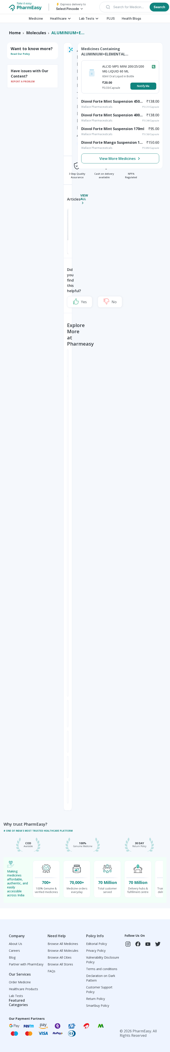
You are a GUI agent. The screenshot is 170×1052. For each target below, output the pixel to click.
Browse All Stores (60, 964)
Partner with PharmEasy (26, 964)
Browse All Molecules (63, 950)
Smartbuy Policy (97, 1005)
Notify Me (143, 86)
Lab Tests (86, 18)
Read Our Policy (20, 53)
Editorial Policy (96, 944)
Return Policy (95, 999)
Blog (12, 957)
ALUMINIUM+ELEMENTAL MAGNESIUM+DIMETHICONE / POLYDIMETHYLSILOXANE (68, 32)
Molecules (36, 32)
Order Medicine (20, 982)
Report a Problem (23, 81)
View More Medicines (117, 158)
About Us (15, 944)
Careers (14, 950)
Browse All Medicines (63, 944)
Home (15, 32)
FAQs (51, 971)
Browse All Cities (59, 957)
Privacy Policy (96, 950)
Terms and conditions (101, 969)
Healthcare (58, 18)
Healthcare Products (23, 989)
